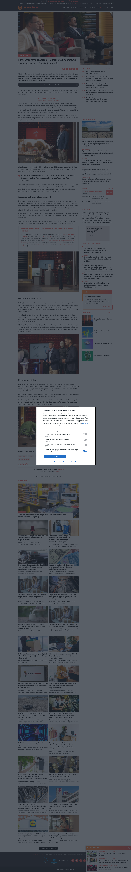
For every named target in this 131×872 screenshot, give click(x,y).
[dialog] (66, 436)
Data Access (66, 461)
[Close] (92, 410)
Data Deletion (57, 461)
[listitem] (66, 431)
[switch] (85, 434)
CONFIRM (55, 456)
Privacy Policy (74, 461)
